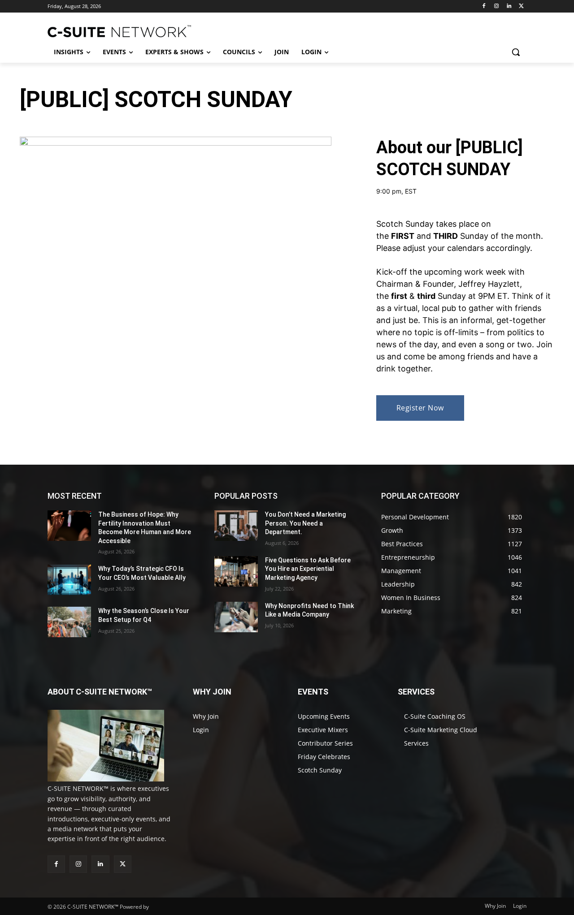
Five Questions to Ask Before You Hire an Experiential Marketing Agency (308, 569)
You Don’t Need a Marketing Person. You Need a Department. (305, 523)
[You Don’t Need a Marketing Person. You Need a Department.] (236, 525)
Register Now (420, 408)
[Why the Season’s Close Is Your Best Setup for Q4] (69, 622)
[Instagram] (496, 6)
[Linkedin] (509, 6)
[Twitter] (521, 6)
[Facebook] (484, 6)
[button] (515, 52)
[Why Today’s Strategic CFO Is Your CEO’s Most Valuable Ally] (69, 580)
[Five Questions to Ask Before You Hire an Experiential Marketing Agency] (236, 571)
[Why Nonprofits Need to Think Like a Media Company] (236, 617)
